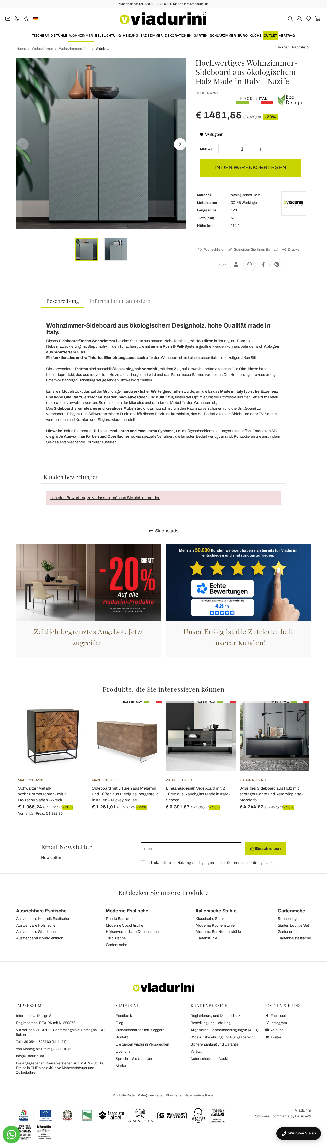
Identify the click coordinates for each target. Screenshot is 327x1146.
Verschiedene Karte (199, 1095)
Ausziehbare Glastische (36, 932)
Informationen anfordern (120, 300)
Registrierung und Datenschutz (215, 1016)
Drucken (294, 249)
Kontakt (122, 1037)
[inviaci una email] (7, 18)
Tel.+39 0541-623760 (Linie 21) (41, 1042)
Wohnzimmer (81, 35)
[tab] (62, 301)
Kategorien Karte (150, 1095)
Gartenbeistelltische (294, 938)
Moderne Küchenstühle (215, 925)
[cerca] (290, 18)
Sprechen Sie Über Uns (134, 1059)
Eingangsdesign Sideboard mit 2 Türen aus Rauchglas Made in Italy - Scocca (198, 794)
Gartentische (116, 945)
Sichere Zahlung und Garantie (215, 1044)
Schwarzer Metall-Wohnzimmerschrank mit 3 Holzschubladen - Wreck (42, 794)
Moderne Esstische (127, 910)
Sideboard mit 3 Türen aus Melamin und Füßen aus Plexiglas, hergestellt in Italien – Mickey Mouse (125, 794)
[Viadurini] (163, 18)
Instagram (278, 1023)
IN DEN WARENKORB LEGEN (250, 167)
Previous (22, 144)
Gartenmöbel (292, 910)
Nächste (298, 47)
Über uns (123, 1051)
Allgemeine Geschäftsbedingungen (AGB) (224, 1030)
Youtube (277, 1030)
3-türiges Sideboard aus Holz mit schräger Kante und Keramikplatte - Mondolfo (271, 794)
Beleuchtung (108, 35)
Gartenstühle (206, 938)
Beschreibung (62, 300)
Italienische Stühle (216, 910)
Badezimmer (151, 35)
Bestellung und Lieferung (211, 1023)
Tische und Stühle (49, 35)
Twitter (275, 1037)
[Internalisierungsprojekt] (55, 1115)
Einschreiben (267, 848)
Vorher (283, 47)
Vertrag (287, 35)
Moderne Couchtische (124, 925)
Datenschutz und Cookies (211, 1059)
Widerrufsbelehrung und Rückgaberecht (223, 1037)
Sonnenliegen (289, 919)
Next (180, 144)
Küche (256, 35)
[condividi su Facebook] (263, 265)
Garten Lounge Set (293, 925)
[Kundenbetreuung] (17, 18)
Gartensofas (288, 932)
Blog (119, 1023)
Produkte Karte (124, 1095)
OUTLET (270, 35)
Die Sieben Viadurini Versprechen (142, 1044)
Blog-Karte (173, 1095)
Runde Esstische (120, 919)
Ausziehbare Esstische (41, 910)
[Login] (299, 18)
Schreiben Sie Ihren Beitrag (255, 249)
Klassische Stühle (210, 919)
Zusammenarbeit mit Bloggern (140, 1030)
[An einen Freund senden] (236, 265)
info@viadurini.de (30, 1056)
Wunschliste (213, 249)
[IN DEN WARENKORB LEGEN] (75, 714)
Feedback (124, 1016)
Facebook (278, 1016)
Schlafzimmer (223, 35)
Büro (243, 35)
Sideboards (166, 530)
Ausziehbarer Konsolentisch (39, 938)
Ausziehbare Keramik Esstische (42, 919)
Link (269, 863)
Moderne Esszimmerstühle (218, 932)
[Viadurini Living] (294, 204)
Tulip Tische (116, 938)
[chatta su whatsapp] (11, 1134)
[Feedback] (26, 18)
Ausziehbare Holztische (35, 925)
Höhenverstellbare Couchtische (132, 932)
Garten (201, 35)
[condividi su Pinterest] (276, 265)
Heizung (130, 35)
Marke (121, 1066)
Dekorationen (178, 35)
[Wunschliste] (75, 726)
